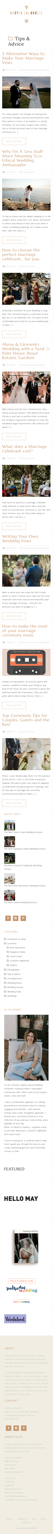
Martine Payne (12, 1461)
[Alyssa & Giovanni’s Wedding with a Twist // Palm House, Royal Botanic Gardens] (26, 387)
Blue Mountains (17, 947)
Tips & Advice (29, 70)
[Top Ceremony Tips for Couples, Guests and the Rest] (26, 754)
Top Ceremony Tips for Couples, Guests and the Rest (25, 720)
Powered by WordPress (26, 1528)
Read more (14, 141)
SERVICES (22, 1519)
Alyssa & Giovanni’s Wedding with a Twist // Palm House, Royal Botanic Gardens (26, 351)
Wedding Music (43, 642)
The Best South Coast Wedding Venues (23, 832)
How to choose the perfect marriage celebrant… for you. (21, 254)
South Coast (16, 956)
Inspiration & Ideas (16, 939)
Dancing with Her (13, 1489)
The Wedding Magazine (16, 1496)
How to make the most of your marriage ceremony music (25, 631)
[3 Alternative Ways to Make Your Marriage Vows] (26, 92)
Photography (13, 969)
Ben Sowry (10, 1468)
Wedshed (9, 1485)
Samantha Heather (14, 1457)
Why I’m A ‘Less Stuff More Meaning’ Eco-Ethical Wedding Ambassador (22, 158)
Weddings (40, 365)
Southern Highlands (19, 960)
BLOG (43, 1519)
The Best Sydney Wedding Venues (20, 902)
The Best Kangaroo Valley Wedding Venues (25, 848)
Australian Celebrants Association (21, 1499)
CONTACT (26, 1522)
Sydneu (13, 965)
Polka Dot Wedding (14, 1492)
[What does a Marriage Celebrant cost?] (26, 480)
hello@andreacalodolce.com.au (20, 1415)
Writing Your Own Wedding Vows (20, 538)
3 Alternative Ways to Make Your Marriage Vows (23, 58)
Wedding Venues (15, 987)
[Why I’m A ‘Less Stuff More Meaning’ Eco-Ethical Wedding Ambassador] (26, 194)
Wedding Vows (42, 70)
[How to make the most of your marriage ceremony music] (26, 662)
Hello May (9, 1482)
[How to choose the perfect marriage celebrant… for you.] (26, 288)
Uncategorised (14, 978)
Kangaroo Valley (17, 952)
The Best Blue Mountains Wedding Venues (25, 885)
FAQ (34, 1519)
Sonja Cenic (10, 1465)
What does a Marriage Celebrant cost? (24, 448)
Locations (12, 943)
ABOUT (10, 1519)
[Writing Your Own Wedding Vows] (26, 570)
